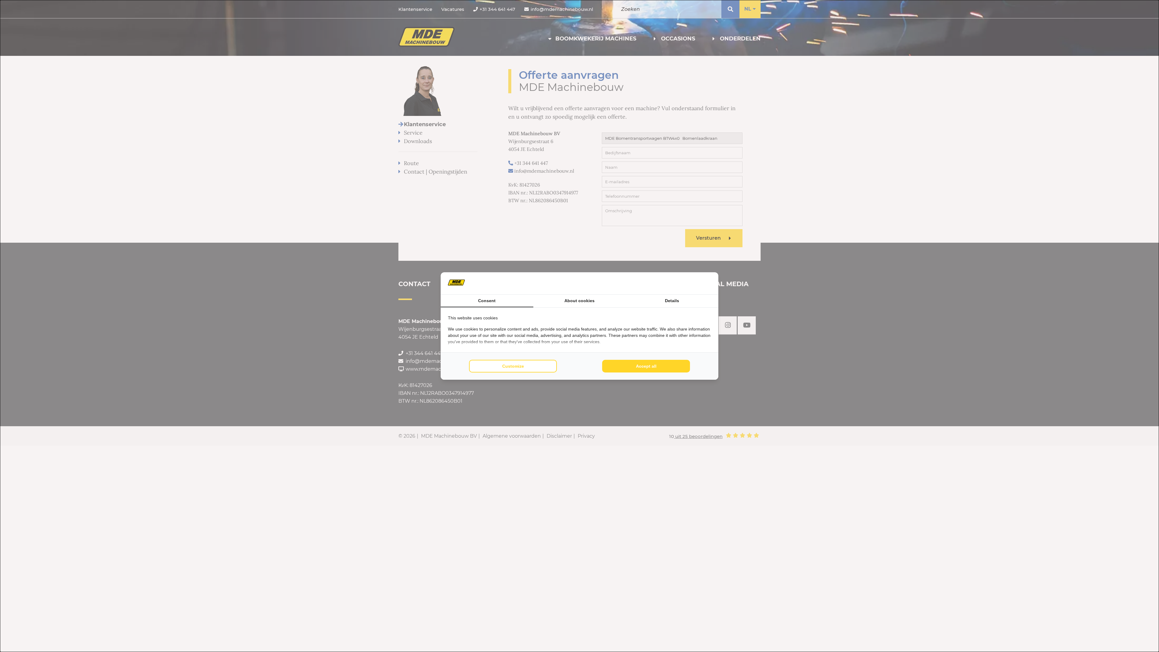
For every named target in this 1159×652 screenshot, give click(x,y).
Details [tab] (672, 300)
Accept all (646, 366)
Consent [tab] (487, 300)
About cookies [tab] (579, 300)
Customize (513, 366)
